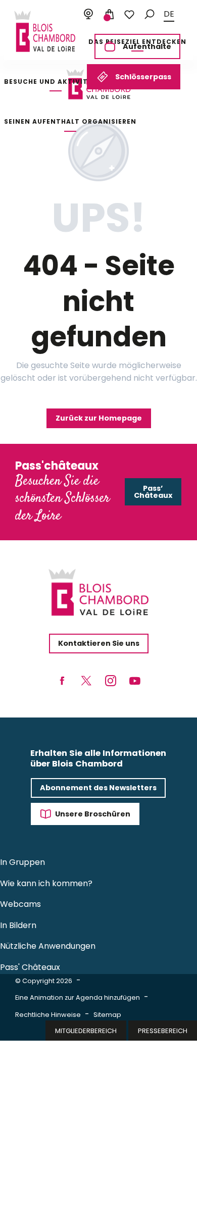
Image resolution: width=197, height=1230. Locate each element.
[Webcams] (88, 14)
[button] (149, 14)
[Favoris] (129, 14)
